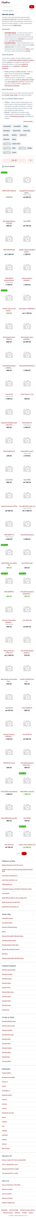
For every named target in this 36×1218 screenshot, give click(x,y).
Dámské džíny (6, 1043)
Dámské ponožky (7, 974)
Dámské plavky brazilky (9, 940)
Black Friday (5, 1148)
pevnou (25, 83)
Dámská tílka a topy (8, 992)
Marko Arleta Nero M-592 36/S (11, 902)
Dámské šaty (6, 1057)
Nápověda (4, 1210)
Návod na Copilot (7, 1189)
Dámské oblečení (8, 10)
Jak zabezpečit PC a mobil (10, 1173)
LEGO (4, 1086)
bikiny (27, 49)
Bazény (4, 1144)
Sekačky (4, 1130)
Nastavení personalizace (27, 1210)
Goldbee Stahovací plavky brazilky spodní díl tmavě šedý (17, 870)
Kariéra (31, 1212)
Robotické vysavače (8, 1113)
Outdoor (4, 1139)
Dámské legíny (6, 983)
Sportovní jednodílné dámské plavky (13, 958)
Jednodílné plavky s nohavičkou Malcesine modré (17, 889)
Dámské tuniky (6, 1005)
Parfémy (4, 1122)
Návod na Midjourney (8, 1202)
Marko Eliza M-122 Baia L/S (10, 907)
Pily (3, 1126)
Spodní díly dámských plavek (10, 949)
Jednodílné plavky (10, 33)
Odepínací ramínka (28, 60)
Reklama (17, 1212)
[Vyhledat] (31, 6)
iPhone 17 (5, 1082)
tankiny (28, 51)
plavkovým (16, 66)
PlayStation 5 (6, 1090)
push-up (18, 79)
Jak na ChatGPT (7, 1194)
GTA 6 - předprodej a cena (10, 1164)
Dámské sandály (7, 1030)
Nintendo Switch (7, 1095)
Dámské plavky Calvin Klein (10, 945)
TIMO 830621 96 (7, 884)
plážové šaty (17, 25)
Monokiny (21, 39)
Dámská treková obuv (8, 1026)
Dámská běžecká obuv (9, 1021)
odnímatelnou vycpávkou (12, 85)
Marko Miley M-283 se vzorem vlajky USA (14, 898)
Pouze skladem (10, 166)
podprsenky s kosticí (28, 79)
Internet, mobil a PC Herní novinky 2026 (14, 1160)
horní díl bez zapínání (15, 60)
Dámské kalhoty (7, 1048)
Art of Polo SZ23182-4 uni (9, 880)
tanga (11, 95)
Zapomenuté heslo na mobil (10, 1169)
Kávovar (4, 1104)
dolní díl (7, 47)
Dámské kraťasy (7, 979)
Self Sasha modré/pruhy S (10, 875)
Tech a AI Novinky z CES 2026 (11, 1185)
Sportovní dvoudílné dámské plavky (12, 936)
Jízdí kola (5, 1135)
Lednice (4, 1108)
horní (32, 45)
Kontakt (24, 1212)
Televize (4, 1099)
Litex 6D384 (5, 893)
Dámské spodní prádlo (8, 970)
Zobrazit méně (27, 121)
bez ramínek (11, 81)
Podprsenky (5, 1010)
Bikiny (4, 931)
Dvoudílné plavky (10, 43)
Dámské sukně (6, 996)
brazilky (7, 95)
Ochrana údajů (13, 1210)
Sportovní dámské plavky (9, 927)
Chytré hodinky (6, 1073)
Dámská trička (6, 987)
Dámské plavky (6, 1061)
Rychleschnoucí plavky (17, 116)
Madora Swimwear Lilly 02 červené (12, 865)
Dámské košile (6, 1001)
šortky (16, 95)
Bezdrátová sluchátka (8, 1077)
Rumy (4, 1117)
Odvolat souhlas (8, 1212)
